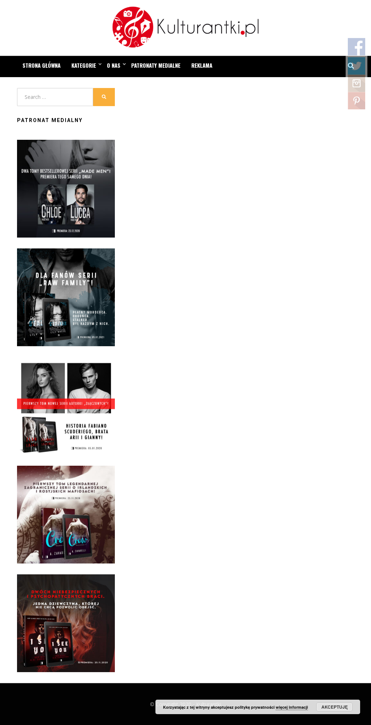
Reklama (201, 65)
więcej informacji (292, 707)
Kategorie (83, 65)
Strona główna (41, 65)
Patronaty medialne (155, 65)
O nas (113, 65)
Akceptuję (334, 707)
